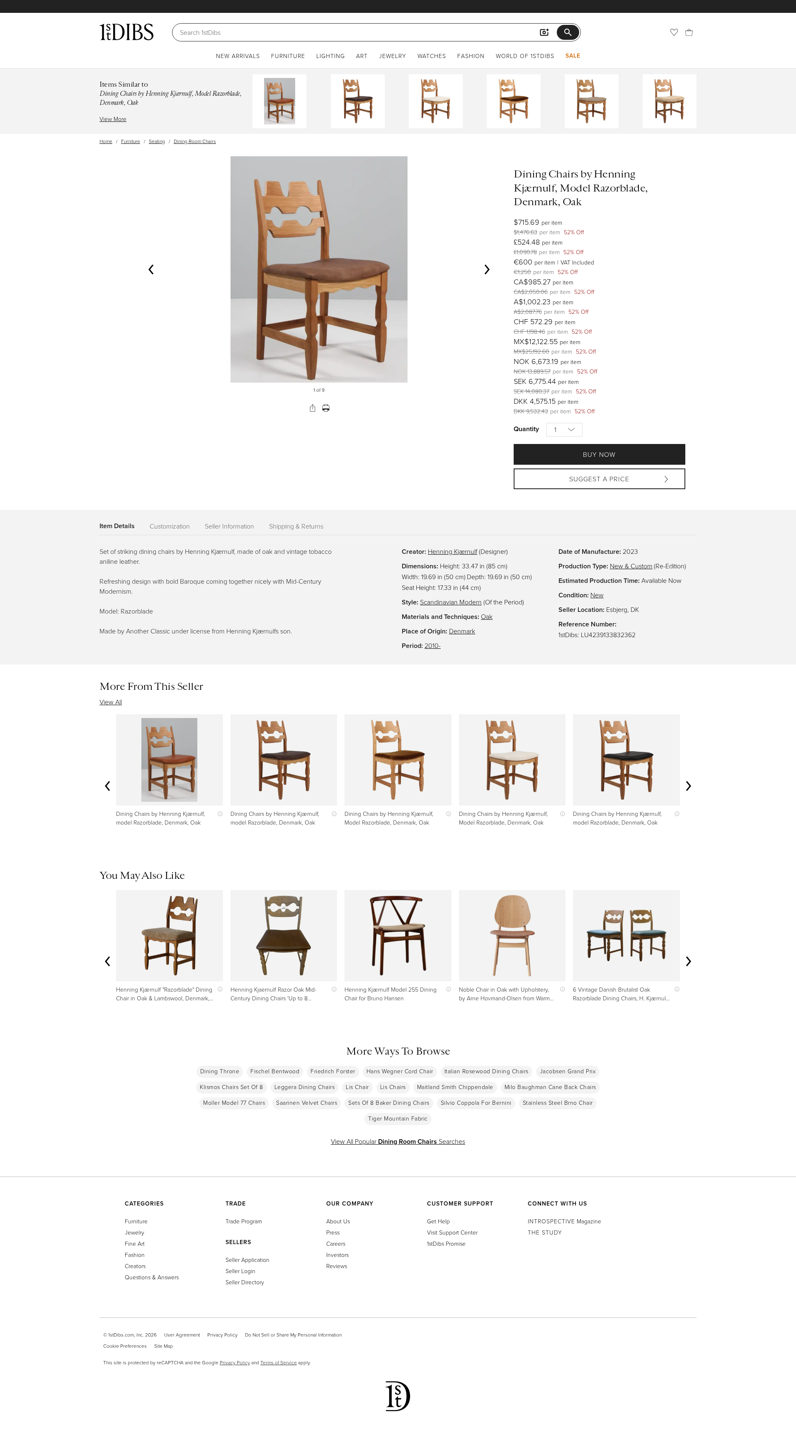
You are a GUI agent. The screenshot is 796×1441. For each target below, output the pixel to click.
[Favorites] (674, 32)
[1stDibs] (126, 32)
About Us (338, 1221)
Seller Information (229, 526)
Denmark (462, 631)
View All (111, 701)
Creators (135, 1266)
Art (362, 56)
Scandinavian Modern (451, 601)
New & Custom (631, 565)
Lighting (330, 56)
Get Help (438, 1221)
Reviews (336, 1266)
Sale (572, 55)
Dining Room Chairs (195, 141)
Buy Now (599, 454)
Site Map (163, 1345)
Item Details (117, 526)
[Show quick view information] (218, 813)
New (597, 594)
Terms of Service (278, 1362)
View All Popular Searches (398, 1141)
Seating (157, 141)
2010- (433, 645)
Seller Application (247, 1260)
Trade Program (244, 1221)
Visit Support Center (452, 1232)
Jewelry (392, 56)
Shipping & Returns (296, 526)
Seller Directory (245, 1282)
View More (113, 119)
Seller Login (240, 1271)
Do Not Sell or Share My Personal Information (293, 1334)
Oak (487, 616)
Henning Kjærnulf (452, 551)
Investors (337, 1255)
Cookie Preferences (125, 1345)
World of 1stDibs (525, 56)
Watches (431, 56)
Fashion (471, 56)
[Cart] (689, 32)
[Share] (312, 408)
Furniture (288, 56)
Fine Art (135, 1243)
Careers (335, 1243)
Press (333, 1232)
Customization (170, 526)
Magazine (564, 1221)
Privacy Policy (222, 1334)
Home (106, 141)
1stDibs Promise (446, 1243)
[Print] (325, 408)
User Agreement (182, 1334)
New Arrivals (238, 56)
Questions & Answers (152, 1277)
